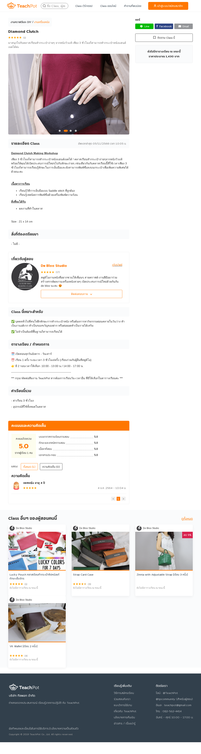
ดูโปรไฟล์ (117, 265)
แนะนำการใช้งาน (123, 705)
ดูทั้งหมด (187, 518)
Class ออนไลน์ (108, 6)
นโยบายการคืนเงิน (124, 717)
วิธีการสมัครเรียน (124, 693)
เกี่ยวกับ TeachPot (125, 711)
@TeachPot (170, 693)
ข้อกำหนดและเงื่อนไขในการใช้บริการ (29, 728)
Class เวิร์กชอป (83, 6)
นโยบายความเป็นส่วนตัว (65, 728)
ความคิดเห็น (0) (51, 467)
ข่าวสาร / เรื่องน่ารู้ (124, 723)
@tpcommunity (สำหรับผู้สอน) (174, 699)
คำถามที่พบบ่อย (132, 6)
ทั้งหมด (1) (29, 467)
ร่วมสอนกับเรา (122, 699)
